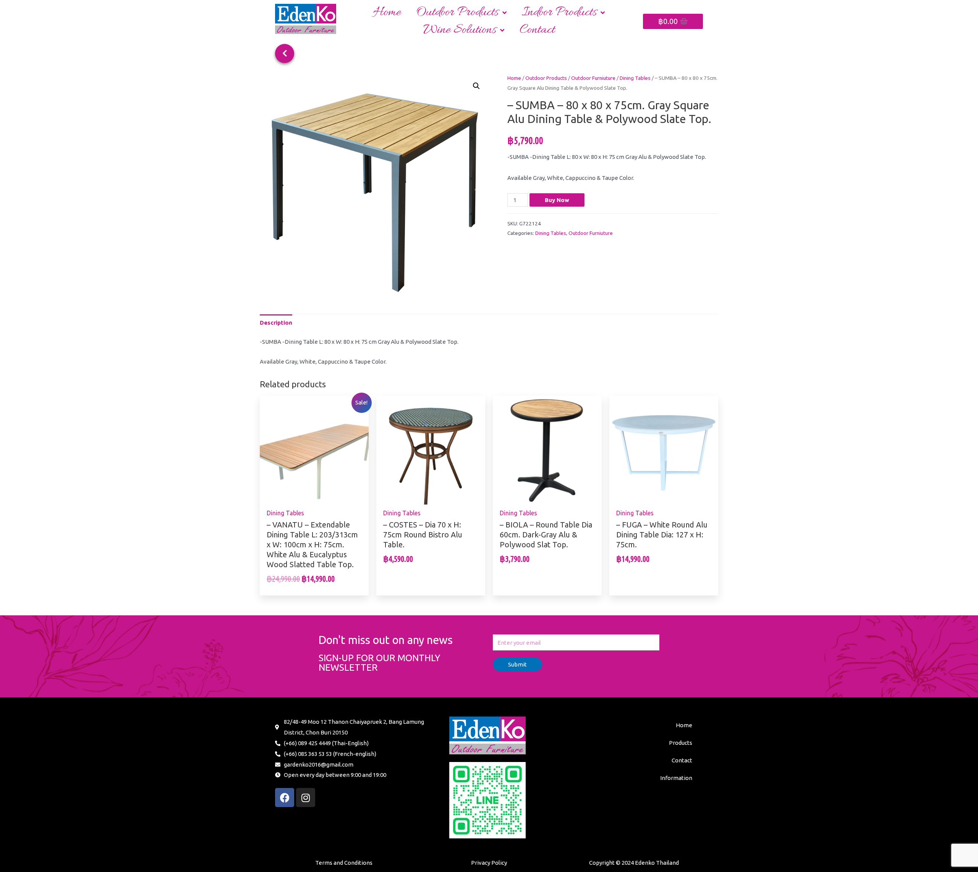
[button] (284, 53)
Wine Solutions (459, 30)
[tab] (276, 322)
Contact (537, 30)
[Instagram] (305, 797)
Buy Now (557, 200)
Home (387, 12)
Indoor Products (559, 12)
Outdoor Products (457, 12)
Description (276, 322)
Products (680, 742)
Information (676, 778)
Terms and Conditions (343, 862)
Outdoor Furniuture (593, 78)
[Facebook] (284, 797)
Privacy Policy (489, 862)
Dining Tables (635, 78)
